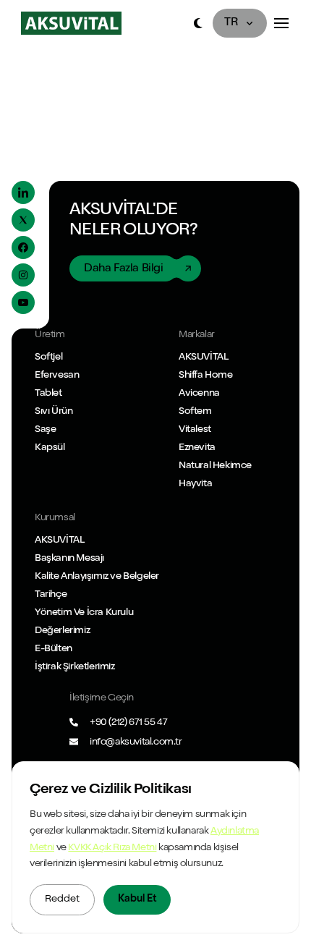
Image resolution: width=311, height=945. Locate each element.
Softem (195, 412)
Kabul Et (137, 899)
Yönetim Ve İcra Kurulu (84, 613)
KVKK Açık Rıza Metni (112, 848)
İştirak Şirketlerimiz (75, 667)
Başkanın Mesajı (69, 559)
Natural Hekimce (215, 466)
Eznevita (197, 448)
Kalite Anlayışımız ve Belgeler (97, 577)
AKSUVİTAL (203, 357)
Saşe (45, 430)
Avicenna (199, 394)
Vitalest (195, 430)
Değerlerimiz (62, 631)
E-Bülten (53, 649)
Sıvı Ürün (53, 412)
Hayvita (195, 484)
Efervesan (57, 375)
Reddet (62, 899)
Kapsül (50, 448)
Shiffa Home (206, 375)
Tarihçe (51, 595)
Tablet (48, 394)
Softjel (48, 357)
